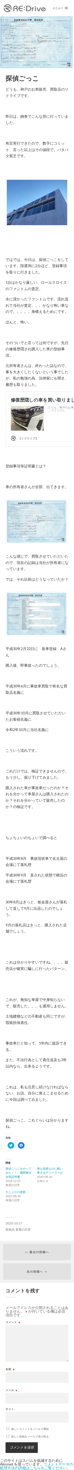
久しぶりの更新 (16, 1192)
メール (11, 1390)
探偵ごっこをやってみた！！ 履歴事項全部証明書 (18, 1172)
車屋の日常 (23, 1229)
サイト (10, 1409)
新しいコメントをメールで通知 (30, 1429)
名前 (10, 1369)
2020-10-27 (14, 1223)
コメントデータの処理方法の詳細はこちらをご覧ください (36, 1466)
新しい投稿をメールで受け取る (30, 1436)
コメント (13, 1322)
